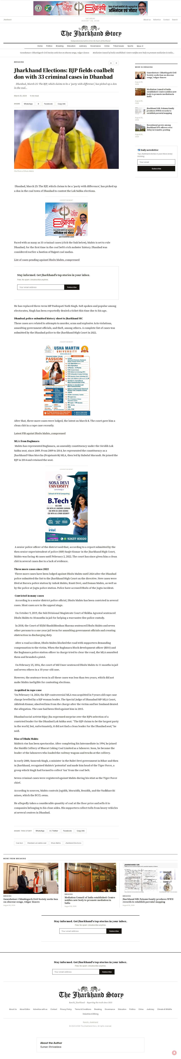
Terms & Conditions (83, 1009)
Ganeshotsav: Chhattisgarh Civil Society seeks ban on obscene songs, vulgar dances (54, 52)
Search (175, 20)
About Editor (25, 1009)
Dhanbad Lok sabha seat (36, 843)
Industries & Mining (90, 1014)
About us (147, 20)
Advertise (157, 20)
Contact (166, 20)
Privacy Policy (66, 1009)
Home (40, 46)
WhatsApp (28, 104)
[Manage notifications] (174, 1053)
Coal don (19, 843)
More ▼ (140, 46)
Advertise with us (40, 1009)
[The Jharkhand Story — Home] (90, 31)
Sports (130, 46)
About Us (13, 1009)
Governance (95, 46)
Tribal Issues (118, 46)
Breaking (59, 46)
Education (71, 46)
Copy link (61, 104)
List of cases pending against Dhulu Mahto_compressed (46, 260)
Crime (106, 46)
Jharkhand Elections (73, 843)
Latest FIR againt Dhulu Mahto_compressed (39, 433)
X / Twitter (53, 831)
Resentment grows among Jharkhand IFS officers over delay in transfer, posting (159, 127)
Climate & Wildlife (164, 1009)
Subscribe (72, 287)
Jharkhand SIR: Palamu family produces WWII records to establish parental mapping (160, 110)
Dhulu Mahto (56, 843)
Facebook (48, 104)
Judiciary (83, 46)
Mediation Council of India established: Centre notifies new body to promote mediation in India (133, 52)
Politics (49, 46)
